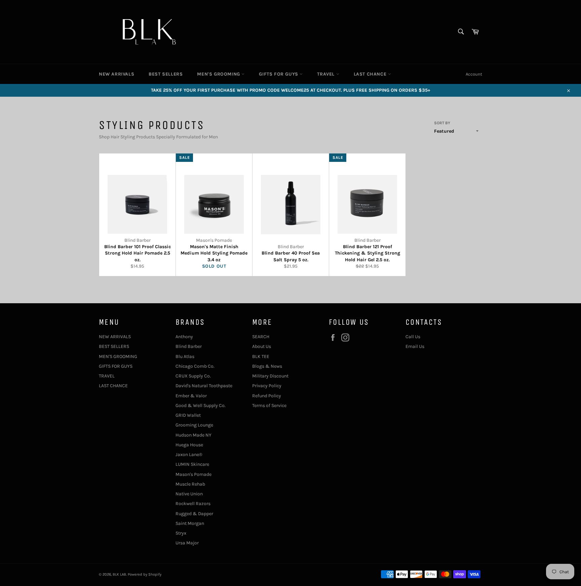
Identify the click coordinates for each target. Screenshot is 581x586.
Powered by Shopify (144, 574)
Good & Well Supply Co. (201, 405)
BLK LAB (119, 574)
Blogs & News (267, 366)
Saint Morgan (190, 523)
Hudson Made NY (193, 435)
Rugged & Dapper (194, 513)
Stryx (181, 533)
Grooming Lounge (194, 425)
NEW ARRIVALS (116, 74)
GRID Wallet (188, 415)
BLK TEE (260, 356)
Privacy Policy (266, 386)
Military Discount (270, 376)
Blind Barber (189, 346)
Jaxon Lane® (189, 454)
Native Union (189, 494)
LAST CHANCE (371, 74)
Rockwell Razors (193, 503)
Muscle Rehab (190, 484)
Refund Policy (266, 396)
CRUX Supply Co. (193, 376)
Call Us (412, 337)
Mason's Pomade (193, 474)
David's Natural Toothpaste (204, 386)
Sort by (442, 123)
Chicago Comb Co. (195, 366)
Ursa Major (187, 543)
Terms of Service (269, 405)
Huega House (189, 445)
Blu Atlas (185, 356)
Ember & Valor (191, 396)
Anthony (184, 337)
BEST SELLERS (166, 74)
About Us (261, 346)
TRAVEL (326, 74)
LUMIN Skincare (192, 464)
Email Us (414, 346)
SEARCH (260, 337)
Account (474, 74)
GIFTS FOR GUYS (279, 74)
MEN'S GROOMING (219, 74)
